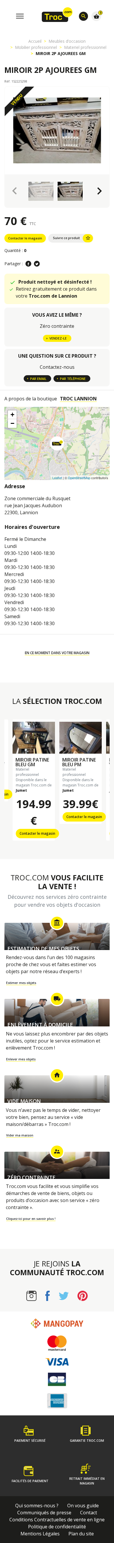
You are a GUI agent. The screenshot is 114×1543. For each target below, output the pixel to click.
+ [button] (12, 414)
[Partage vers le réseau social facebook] (28, 264)
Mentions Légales (40, 1533)
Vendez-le (58, 338)
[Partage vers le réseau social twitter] (37, 264)
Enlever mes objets (21, 1059)
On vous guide (83, 1505)
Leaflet (57, 477)
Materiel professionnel (85, 47)
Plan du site (81, 1533)
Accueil (35, 41)
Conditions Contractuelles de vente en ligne (57, 1519)
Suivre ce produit (72, 238)
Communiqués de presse (44, 1512)
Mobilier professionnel (36, 47)
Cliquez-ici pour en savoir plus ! (31, 1218)
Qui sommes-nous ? (36, 1505)
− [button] (12, 423)
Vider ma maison (19, 1135)
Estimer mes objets (21, 982)
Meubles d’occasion (67, 41)
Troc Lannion (78, 398)
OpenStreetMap (79, 477)
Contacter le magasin (25, 238)
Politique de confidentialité (57, 1526)
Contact (88, 1512)
